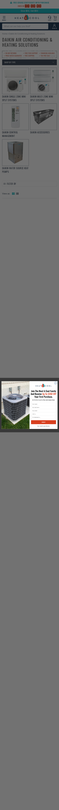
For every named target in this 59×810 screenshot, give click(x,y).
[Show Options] (54, 414)
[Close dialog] (55, 383)
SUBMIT (44, 422)
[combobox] (43, 414)
